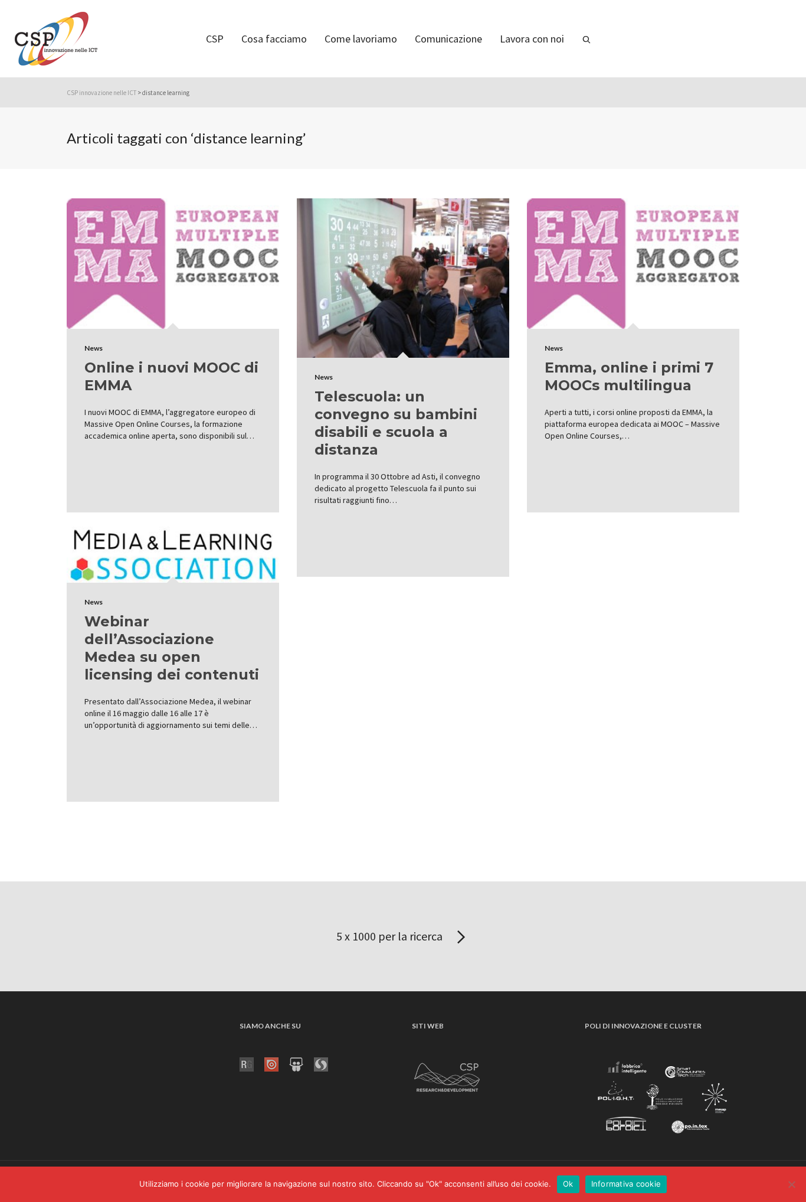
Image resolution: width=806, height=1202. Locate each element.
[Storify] (326, 1064)
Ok (568, 1183)
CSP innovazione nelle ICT (101, 93)
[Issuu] (276, 1064)
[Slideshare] (301, 1064)
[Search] (586, 38)
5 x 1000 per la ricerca (390, 936)
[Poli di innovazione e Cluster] (662, 1099)
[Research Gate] (252, 1064)
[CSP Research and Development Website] (447, 1075)
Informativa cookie (626, 1183)
